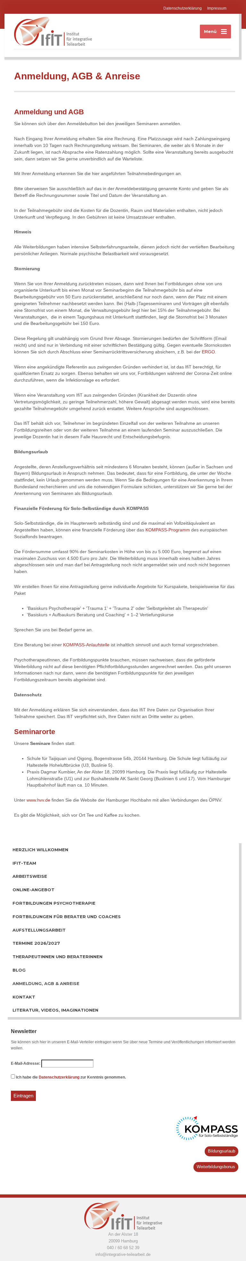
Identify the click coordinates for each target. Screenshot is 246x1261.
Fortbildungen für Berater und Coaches (66, 916)
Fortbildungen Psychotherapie (53, 903)
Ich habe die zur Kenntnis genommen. (70, 1077)
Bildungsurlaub (221, 1151)
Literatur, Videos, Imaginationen (55, 1010)
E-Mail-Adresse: (25, 1063)
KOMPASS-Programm (167, 529)
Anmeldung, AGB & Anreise (45, 983)
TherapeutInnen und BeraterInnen (57, 956)
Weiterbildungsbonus (216, 1166)
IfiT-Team (24, 863)
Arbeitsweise (29, 876)
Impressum (216, 8)
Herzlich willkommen (40, 849)
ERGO (208, 351)
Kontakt (23, 996)
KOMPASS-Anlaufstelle (86, 644)
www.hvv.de (38, 800)
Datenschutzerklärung (182, 8)
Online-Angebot (33, 889)
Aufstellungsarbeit (39, 930)
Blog (19, 970)
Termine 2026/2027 (36, 943)
